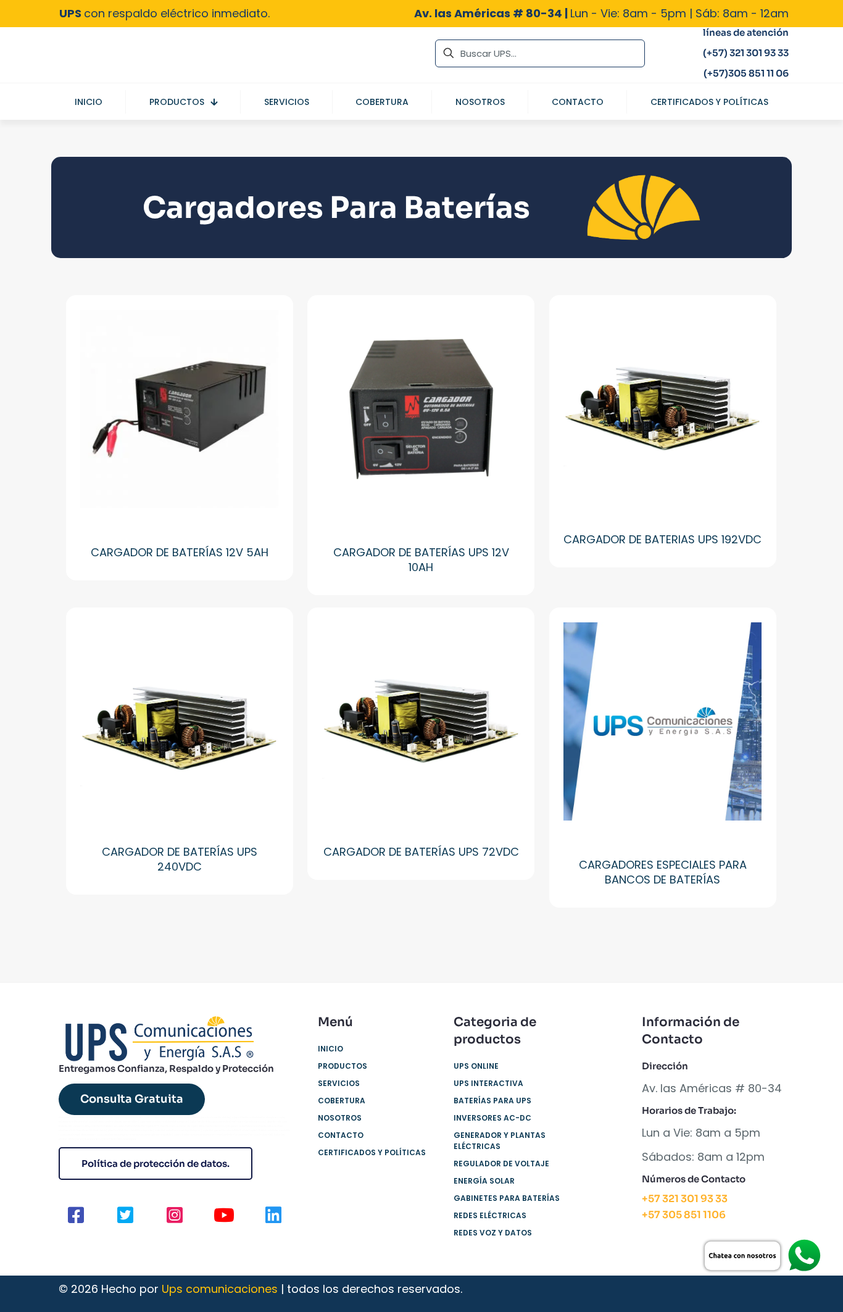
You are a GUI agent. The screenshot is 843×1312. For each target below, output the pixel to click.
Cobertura (341, 1100)
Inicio (330, 1048)
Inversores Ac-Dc (492, 1118)
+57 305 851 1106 (684, 1214)
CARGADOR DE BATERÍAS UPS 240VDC (179, 859)
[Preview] (261, 354)
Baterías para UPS (492, 1100)
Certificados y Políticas (372, 1152)
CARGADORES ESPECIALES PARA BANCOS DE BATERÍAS (663, 872)
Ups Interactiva (488, 1083)
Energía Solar (484, 1181)
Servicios (339, 1083)
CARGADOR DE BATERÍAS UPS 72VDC (421, 851)
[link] (761, 1256)
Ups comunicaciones (220, 1289)
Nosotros (340, 1118)
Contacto (340, 1135)
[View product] (261, 327)
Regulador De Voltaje (501, 1163)
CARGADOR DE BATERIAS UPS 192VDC (662, 539)
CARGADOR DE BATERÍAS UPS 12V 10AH (421, 560)
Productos (342, 1066)
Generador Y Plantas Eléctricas (500, 1140)
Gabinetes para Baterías (507, 1198)
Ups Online (476, 1066)
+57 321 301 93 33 (685, 1198)
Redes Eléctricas (490, 1215)
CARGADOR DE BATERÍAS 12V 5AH (179, 552)
